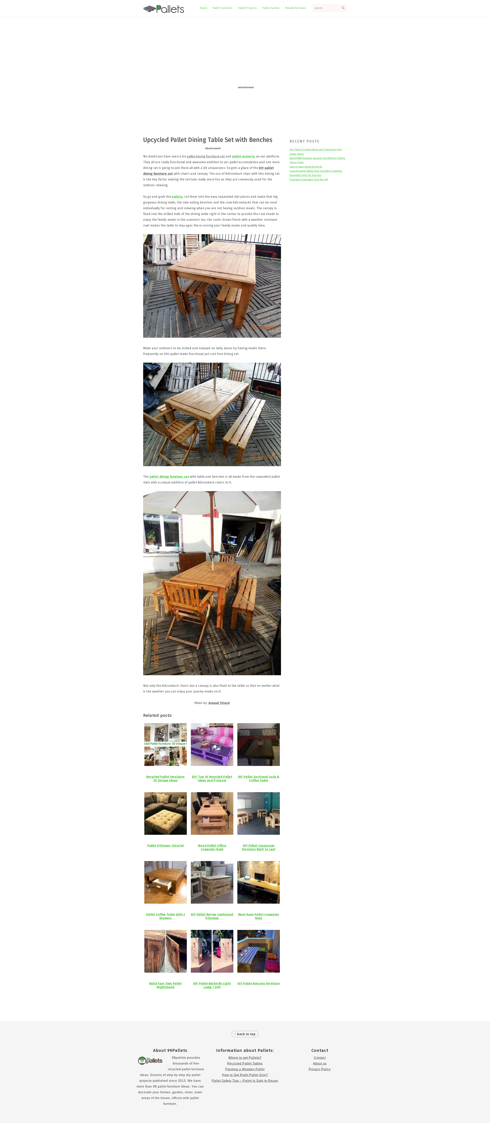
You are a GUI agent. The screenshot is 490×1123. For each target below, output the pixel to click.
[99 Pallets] (163, 11)
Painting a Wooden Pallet (245, 1069)
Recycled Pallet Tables (245, 1063)
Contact (320, 1057)
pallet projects (243, 156)
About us (320, 1063)
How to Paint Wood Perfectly (306, 166)
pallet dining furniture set (169, 476)
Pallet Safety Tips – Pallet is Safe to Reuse (245, 1080)
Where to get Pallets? (244, 1057)
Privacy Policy (320, 1069)
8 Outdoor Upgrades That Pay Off (309, 179)
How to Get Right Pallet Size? (245, 1075)
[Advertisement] (245, 47)
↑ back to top (245, 1034)
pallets (177, 196)
